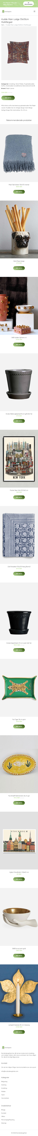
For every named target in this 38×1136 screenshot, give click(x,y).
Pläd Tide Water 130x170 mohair (19, 185)
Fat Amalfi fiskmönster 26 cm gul (19, 796)
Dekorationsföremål (28, 86)
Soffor (3, 86)
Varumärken (5, 1098)
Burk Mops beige (19, 261)
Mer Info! (8, 98)
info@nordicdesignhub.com (9, 1071)
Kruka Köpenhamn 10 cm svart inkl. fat (19, 643)
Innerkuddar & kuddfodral (14, 86)
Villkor (3, 1116)
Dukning (3, 1085)
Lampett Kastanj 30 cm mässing (19, 1025)
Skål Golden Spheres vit (19, 337)
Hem (2, 25)
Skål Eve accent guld (19, 948)
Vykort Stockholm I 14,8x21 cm (19, 872)
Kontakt (3, 1113)
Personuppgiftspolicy (7, 1120)
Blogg (3, 1110)
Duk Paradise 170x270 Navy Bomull (19, 567)
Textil (17, 84)
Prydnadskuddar (29, 84)
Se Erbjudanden (28, 3)
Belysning (4, 1081)
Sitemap (3, 1123)
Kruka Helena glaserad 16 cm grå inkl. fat (19, 414)
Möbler (21, 84)
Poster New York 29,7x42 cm (19, 490)
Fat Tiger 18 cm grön (19, 719)
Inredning (12, 84)
